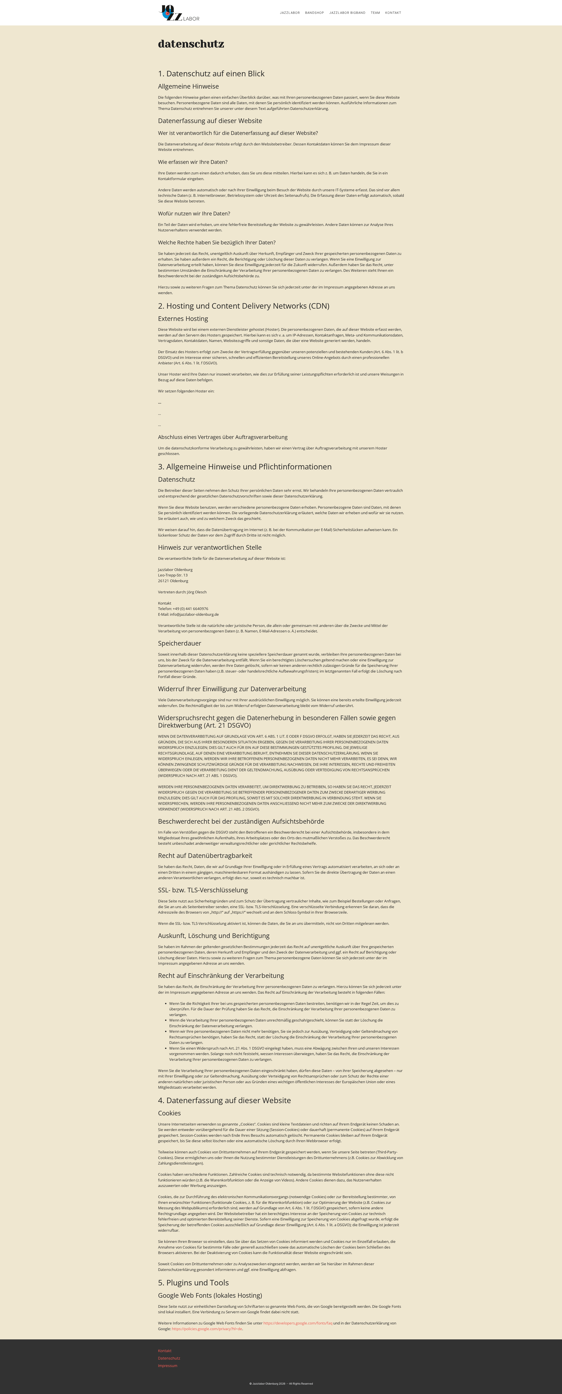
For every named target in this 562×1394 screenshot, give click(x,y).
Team (375, 12)
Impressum (167, 1366)
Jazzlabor (290, 12)
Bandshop (314, 12)
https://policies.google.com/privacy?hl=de (207, 1328)
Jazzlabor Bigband (347, 12)
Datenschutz (169, 1358)
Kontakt (393, 12)
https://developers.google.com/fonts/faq (297, 1323)
